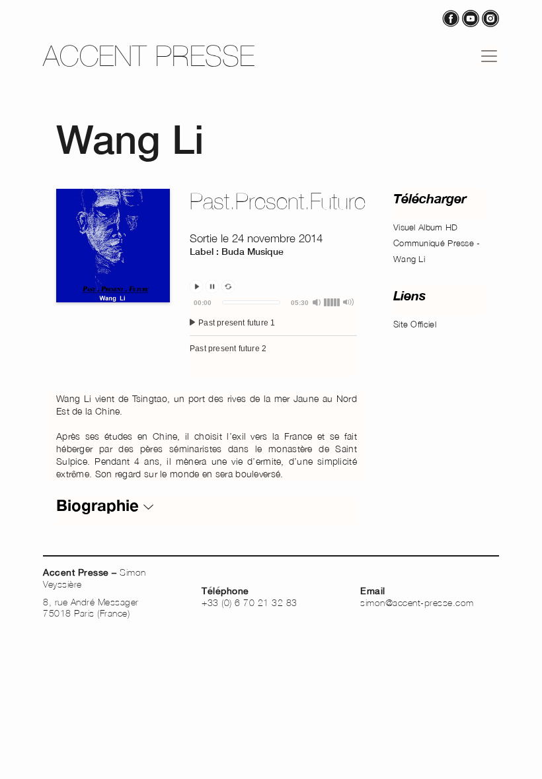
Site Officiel (414, 324)
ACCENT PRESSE (149, 56)
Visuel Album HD (425, 227)
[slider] (251, 302)
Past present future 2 (228, 348)
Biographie (99, 505)
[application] (273, 336)
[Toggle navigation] (489, 56)
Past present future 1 (235, 322)
